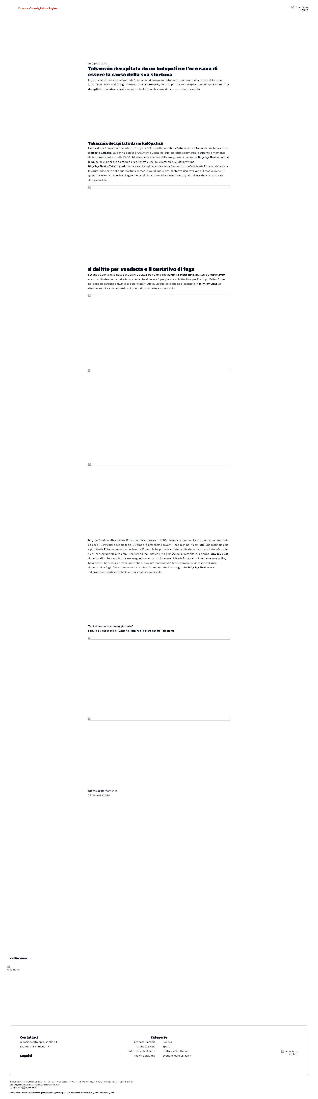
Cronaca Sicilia (146, 1046)
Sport (166, 1046)
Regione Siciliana (144, 1056)
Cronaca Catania (28, 8)
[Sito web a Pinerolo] (29, 1087)
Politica (167, 1042)
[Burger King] (159, 719)
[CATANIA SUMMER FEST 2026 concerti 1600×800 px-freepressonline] (159, 296)
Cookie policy (126, 1081)
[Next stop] (159, 188)
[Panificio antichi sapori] (159, 371)
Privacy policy (110, 1081)
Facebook (108, 631)
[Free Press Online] (300, 7)
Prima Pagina (48, 8)
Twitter (122, 631)
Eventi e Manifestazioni (177, 1056)
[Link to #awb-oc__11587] (9, 8)
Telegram (167, 631)
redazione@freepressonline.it (38, 1042)
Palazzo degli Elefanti (141, 1051)
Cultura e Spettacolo (176, 1051)
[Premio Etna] (159, 465)
